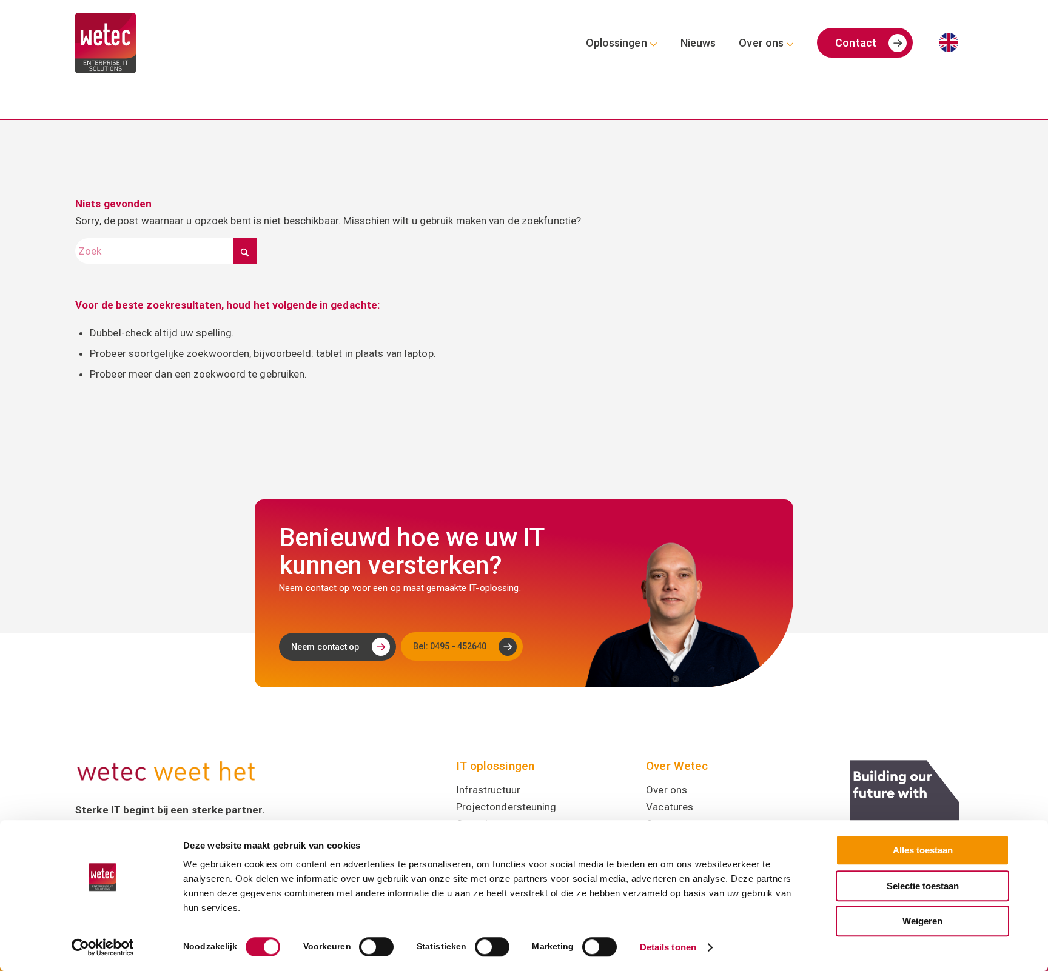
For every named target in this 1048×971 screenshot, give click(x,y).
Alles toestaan (923, 850)
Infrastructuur (488, 790)
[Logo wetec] (105, 43)
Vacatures (669, 807)
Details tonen (668, 947)
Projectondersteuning (506, 807)
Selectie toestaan (923, 886)
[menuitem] (621, 43)
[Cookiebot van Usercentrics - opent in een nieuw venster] (103, 947)
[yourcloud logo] (904, 815)
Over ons (666, 790)
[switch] (376, 946)
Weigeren (922, 921)
